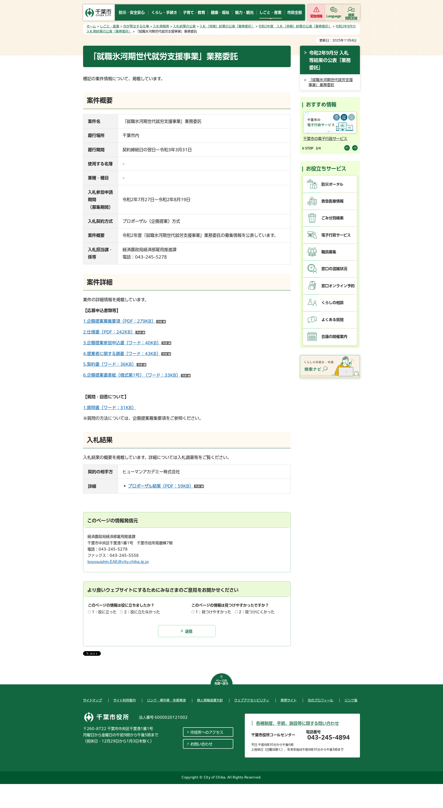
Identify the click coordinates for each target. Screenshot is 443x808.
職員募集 (328, 252)
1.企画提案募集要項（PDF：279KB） (124, 321)
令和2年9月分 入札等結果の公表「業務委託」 (330, 60)
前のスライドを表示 (347, 148)
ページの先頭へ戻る (221, 682)
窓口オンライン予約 (338, 286)
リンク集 (350, 700)
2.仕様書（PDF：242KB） (114, 332)
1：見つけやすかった (213, 612)
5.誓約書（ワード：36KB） (114, 364)
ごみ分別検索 (332, 218)
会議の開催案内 (334, 336)
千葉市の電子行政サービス (325, 138)
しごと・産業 (109, 26)
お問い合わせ (201, 744)
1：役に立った (104, 612)
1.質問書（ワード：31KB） (109, 407)
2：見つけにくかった (257, 612)
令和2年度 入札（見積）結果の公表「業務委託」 (295, 26)
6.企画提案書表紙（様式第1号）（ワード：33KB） (137, 375)
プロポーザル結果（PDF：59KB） (166, 486)
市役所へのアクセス (206, 732)
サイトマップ (92, 700)
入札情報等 (161, 26)
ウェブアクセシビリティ (251, 700)
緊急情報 (316, 16)
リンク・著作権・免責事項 (166, 700)
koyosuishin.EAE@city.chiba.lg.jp (118, 562)
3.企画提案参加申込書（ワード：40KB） (127, 343)
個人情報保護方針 (210, 700)
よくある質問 (332, 320)
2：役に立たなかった (142, 612)
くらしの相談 (332, 302)
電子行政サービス (336, 235)
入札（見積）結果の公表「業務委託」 (227, 26)
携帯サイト (288, 700)
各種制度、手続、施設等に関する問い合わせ (297, 723)
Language (333, 16)
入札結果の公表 (184, 26)
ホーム (91, 26)
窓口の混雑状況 (334, 269)
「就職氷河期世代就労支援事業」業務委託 (330, 82)
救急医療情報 (332, 201)
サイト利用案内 (124, 700)
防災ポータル (332, 184)
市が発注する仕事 (136, 26)
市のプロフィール (320, 700)
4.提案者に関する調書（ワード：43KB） (127, 354)
